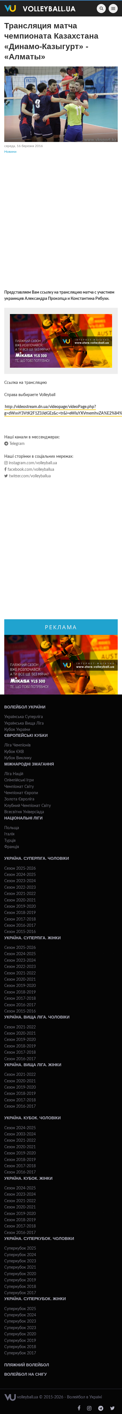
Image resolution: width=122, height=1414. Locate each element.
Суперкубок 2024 (20, 1255)
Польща (11, 828)
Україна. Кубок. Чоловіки (32, 1118)
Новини (10, 151)
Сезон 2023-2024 (20, 881)
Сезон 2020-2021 (20, 900)
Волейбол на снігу (25, 1374)
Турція (10, 841)
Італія (9, 834)
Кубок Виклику (17, 758)
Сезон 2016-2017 (20, 926)
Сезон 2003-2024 (20, 1134)
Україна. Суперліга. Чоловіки (36, 858)
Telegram (16, 444)
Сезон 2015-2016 (20, 932)
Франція (11, 847)
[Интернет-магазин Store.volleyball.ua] (61, 340)
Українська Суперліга (23, 717)
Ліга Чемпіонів (17, 745)
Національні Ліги (23, 818)
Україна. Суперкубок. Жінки (35, 1298)
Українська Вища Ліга (24, 723)
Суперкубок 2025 (20, 1248)
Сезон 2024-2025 (20, 875)
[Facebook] (79, 1408)
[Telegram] (100, 1408)
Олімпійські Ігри (19, 780)
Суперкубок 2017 (20, 1293)
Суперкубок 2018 (20, 1287)
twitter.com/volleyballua (29, 476)
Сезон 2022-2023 (20, 888)
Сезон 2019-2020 (20, 907)
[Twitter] (112, 1408)
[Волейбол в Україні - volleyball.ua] (39, 8)
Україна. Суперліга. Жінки (32, 938)
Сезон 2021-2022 (20, 894)
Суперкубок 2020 (20, 1274)
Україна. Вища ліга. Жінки (32, 1064)
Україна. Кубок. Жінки (28, 1178)
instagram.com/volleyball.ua (32, 463)
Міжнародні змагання (29, 764)
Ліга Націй (13, 774)
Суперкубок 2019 (20, 1280)
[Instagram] (89, 1408)
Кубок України (17, 730)
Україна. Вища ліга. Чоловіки (37, 1017)
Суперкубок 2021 (20, 1267)
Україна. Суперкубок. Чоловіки (39, 1238)
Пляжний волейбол (26, 1365)
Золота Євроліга (19, 799)
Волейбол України (24, 707)
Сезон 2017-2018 (20, 919)
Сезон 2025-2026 (20, 869)
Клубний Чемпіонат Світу (27, 806)
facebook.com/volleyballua (30, 470)
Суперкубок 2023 (20, 1261)
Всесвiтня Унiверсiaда (24, 812)
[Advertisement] (61, 223)
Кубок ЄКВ (14, 752)
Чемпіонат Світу (19, 787)
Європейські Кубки (26, 735)
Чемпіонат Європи (21, 793)
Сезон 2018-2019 (20, 913)
